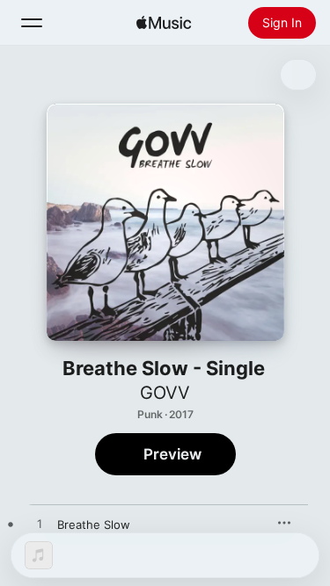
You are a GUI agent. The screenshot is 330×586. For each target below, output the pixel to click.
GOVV (165, 392)
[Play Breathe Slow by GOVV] (39, 524)
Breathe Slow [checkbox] (93, 524)
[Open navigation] (31, 23)
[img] (163, 23)
